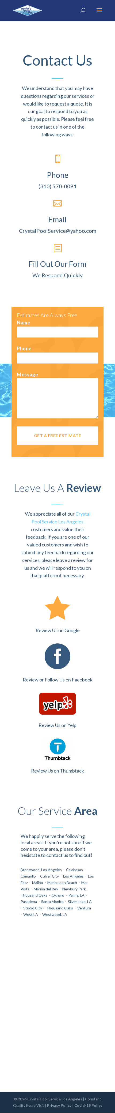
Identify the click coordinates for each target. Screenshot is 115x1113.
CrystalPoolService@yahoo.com (57, 230)
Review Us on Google (58, 630)
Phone (24, 348)
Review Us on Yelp (57, 725)
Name (23, 322)
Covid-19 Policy (88, 1105)
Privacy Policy (59, 1105)
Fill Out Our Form (57, 263)
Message (27, 374)
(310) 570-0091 (58, 186)
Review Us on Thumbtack (57, 771)
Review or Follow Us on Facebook (58, 680)
